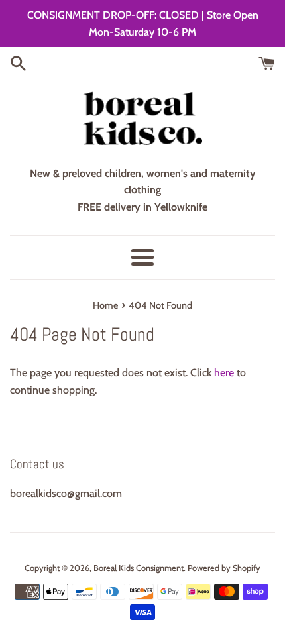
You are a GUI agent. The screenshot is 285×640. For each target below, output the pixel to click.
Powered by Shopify (224, 568)
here (224, 372)
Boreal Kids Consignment (138, 568)
